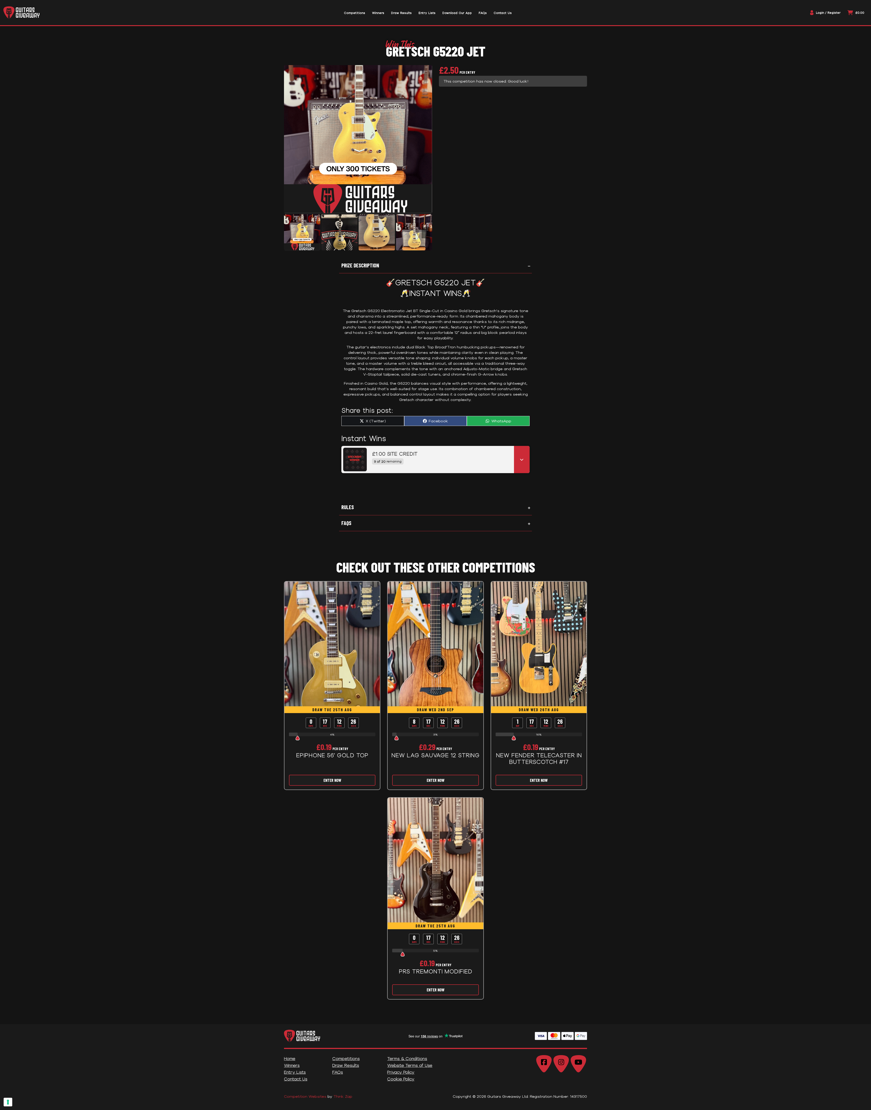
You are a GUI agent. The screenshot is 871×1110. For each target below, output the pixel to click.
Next (426, 232)
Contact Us (295, 1078)
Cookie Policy (400, 1078)
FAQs (346, 523)
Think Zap (342, 1096)
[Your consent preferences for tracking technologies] (8, 1102)
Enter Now (332, 780)
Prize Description (360, 265)
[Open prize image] (353, 459)
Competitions (346, 1058)
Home (289, 1058)
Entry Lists (295, 1072)
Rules (347, 507)
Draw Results (345, 1065)
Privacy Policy (400, 1072)
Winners (292, 1065)
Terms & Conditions (407, 1058)
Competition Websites (305, 1096)
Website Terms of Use (409, 1065)
